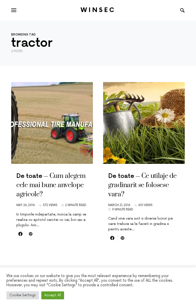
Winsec (98, 10)
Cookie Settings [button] (22, 295)
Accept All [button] (52, 295)
